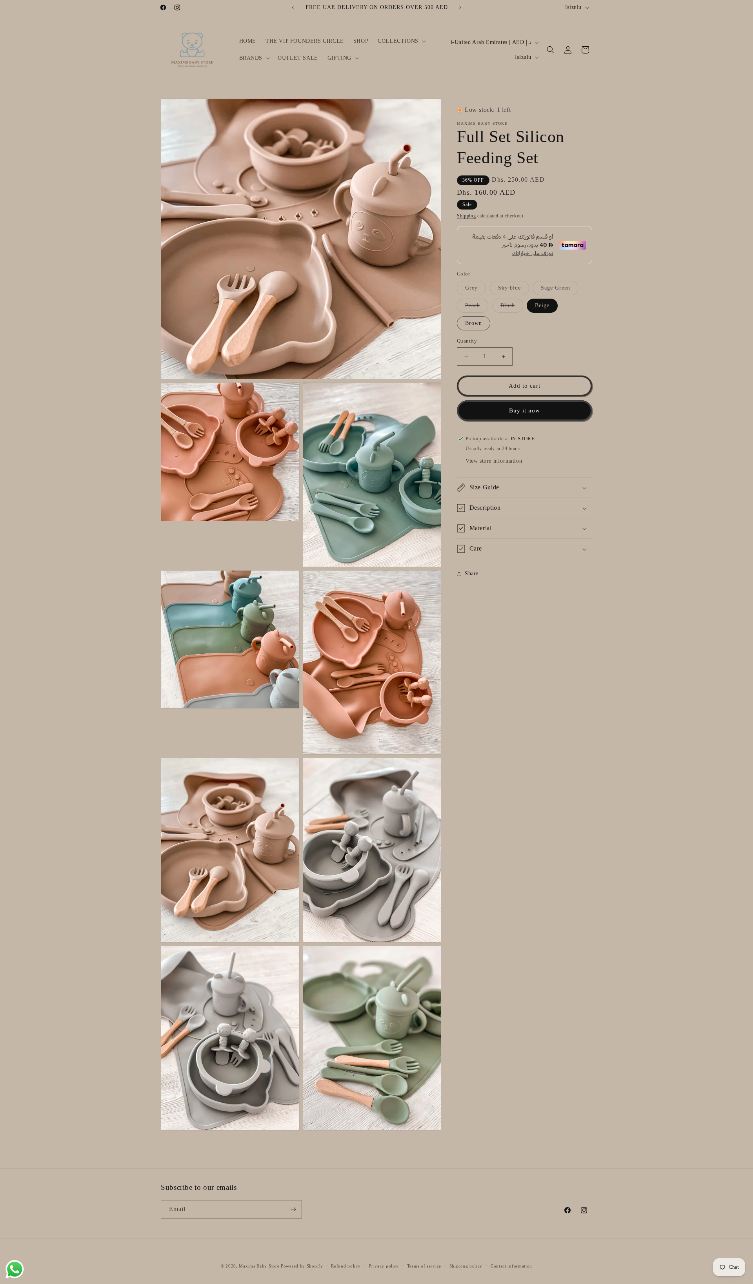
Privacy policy (384, 1266)
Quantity (467, 341)
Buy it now (524, 411)
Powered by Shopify (302, 1266)
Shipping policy (466, 1266)
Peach (476, 308)
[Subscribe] (293, 1209)
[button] (401, 41)
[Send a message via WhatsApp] (14, 1269)
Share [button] (471, 573)
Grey (475, 290)
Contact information (511, 1266)
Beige (542, 306)
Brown (473, 323)
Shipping (466, 216)
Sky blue (513, 290)
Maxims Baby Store (259, 1266)
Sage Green (559, 290)
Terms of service (424, 1266)
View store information (494, 461)
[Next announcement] (460, 7)
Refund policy (345, 1266)
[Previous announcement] (293, 7)
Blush (511, 308)
